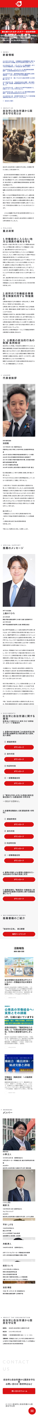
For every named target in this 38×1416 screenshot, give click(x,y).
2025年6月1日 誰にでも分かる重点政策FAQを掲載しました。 (19, 78)
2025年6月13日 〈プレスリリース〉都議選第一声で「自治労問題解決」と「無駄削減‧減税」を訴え (19, 66)
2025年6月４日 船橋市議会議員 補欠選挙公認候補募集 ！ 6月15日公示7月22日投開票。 (18, 74)
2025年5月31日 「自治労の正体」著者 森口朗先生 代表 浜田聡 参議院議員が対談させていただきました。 (18, 83)
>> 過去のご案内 (8, 101)
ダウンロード (19, 747)
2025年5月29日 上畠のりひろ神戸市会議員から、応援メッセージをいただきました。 (18, 88)
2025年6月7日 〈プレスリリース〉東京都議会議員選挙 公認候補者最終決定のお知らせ (18, 70)
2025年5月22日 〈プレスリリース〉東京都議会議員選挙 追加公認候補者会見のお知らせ (19, 92)
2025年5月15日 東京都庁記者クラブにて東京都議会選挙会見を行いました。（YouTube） (19, 96)
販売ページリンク (19, 934)
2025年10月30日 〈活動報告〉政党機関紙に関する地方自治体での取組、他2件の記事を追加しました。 (19, 62)
